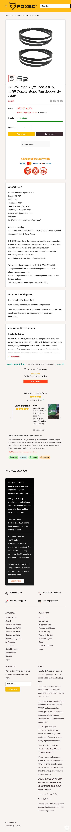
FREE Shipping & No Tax (27, 113)
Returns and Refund (47, 628)
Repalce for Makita (13, 624)
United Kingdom (11, 649)
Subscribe (12, 689)
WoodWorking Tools (13, 638)
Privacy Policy (44, 631)
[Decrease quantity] (19, 127)
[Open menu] (6, 6)
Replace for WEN (12, 631)
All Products (10, 642)
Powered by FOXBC (12, 826)
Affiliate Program (45, 638)
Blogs (41, 642)
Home (7, 16)
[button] (11, 418)
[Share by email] (61, 101)
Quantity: (12, 127)
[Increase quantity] (29, 127)
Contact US (43, 621)
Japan (7, 660)
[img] (35, 396)
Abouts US (43, 617)
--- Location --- (11, 646)
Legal (41, 649)
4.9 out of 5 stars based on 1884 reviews (41, 364)
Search (8, 621)
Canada (8, 656)
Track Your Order (46, 646)
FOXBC (11, 101)
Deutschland (10, 653)
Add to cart (21, 134)
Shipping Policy (45, 624)
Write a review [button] (35, 381)
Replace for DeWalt (13, 628)
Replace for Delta (12, 635)
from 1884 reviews (34, 400)
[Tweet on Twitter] (58, 101)
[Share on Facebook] (51, 101)
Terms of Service (46, 635)
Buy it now (49, 134)
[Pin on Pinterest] (54, 101)
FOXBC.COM (11, 617)
